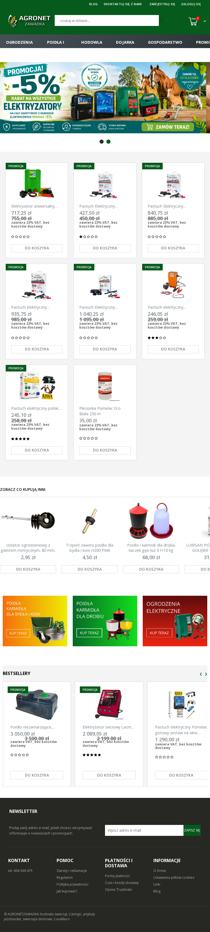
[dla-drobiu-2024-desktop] (105, 97)
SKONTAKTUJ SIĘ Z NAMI (123, 4)
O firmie (159, 870)
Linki (156, 884)
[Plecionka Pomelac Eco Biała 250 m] (104, 386)
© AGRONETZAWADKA (22, 914)
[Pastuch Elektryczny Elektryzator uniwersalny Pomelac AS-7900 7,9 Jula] (104, 285)
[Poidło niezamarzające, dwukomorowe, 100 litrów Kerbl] (36, 705)
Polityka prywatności (72, 884)
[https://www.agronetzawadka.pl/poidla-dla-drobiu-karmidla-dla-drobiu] (105, 621)
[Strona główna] (29, 21)
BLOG (93, 4)
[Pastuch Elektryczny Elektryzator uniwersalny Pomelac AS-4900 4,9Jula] (173, 184)
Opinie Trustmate (118, 889)
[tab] (102, 142)
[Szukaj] (162, 21)
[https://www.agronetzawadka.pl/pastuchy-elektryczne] (35, 621)
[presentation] (201, 674)
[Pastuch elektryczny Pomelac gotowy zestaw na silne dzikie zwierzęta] (181, 705)
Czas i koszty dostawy (122, 882)
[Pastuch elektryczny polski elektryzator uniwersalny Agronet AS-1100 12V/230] (36, 386)
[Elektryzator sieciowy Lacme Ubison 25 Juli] (109, 705)
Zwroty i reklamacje (72, 870)
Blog (157, 891)
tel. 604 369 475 (20, 870)
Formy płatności (117, 876)
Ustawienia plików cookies (173, 877)
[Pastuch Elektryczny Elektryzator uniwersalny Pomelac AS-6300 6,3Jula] (36, 285)
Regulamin (65, 877)
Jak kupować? (67, 891)
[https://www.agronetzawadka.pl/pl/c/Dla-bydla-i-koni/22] (175, 621)
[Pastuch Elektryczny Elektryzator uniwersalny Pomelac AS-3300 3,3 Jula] (104, 184)
